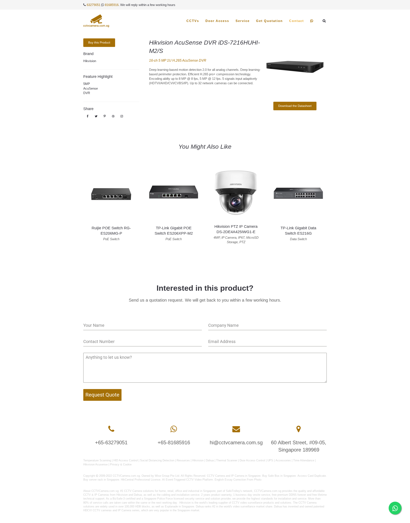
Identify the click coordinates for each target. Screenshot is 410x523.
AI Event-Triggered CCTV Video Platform (187, 479)
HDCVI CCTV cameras (97, 510)
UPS (270, 460)
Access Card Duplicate (311, 475)
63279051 (93, 5)
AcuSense (90, 88)
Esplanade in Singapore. (180, 506)
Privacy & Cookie (121, 464)
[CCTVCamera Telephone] (111, 429)
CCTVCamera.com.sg (105, 490)
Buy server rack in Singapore (101, 479)
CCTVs (192, 21)
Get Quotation (269, 21)
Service (243, 21)
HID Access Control (125, 460)
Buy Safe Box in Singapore (279, 475)
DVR (86, 93)
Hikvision (89, 61)
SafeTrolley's (234, 490)
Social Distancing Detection (157, 460)
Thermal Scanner (226, 460)
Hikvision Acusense (95, 464)
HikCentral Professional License (140, 479)
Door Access (217, 21)
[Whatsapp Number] (173, 429)
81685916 (112, 5)
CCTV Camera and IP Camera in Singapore (234, 475)
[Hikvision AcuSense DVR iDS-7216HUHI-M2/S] (294, 66)
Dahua (210, 460)
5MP (86, 84)
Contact (296, 21)
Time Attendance (303, 460)
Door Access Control (252, 460)
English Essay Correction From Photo (238, 479)
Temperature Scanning (97, 460)
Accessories (283, 460)
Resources (183, 460)
